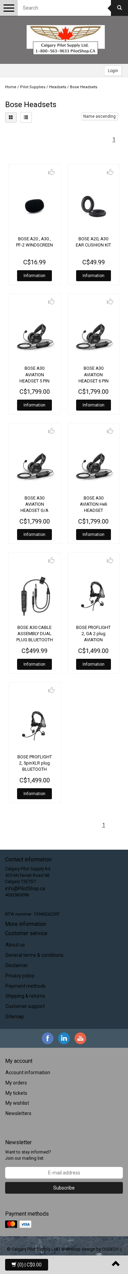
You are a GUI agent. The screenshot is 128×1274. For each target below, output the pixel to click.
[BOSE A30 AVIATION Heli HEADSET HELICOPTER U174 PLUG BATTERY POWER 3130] (93, 465)
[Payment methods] (19, 1224)
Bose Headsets (83, 87)
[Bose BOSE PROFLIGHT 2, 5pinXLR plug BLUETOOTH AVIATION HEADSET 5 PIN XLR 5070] (34, 724)
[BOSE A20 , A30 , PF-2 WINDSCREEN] (34, 206)
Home (10, 87)
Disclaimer (16, 965)
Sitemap (14, 1016)
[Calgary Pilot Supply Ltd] (66, 39)
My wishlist (17, 1103)
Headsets (57, 87)
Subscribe (64, 1188)
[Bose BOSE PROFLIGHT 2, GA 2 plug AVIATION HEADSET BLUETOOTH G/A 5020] (93, 595)
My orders (16, 1083)
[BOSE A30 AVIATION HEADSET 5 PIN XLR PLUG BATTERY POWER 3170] (34, 336)
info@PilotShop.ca (25, 888)
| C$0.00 (29, 1264)
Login (113, 70)
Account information (27, 1072)
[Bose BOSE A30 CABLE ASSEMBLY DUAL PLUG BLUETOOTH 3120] (34, 595)
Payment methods (25, 986)
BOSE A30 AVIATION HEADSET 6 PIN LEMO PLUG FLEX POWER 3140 (93, 381)
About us (15, 945)
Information (34, 275)
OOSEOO (110, 1249)
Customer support (25, 1006)
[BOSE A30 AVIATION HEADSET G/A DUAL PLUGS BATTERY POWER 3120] (34, 465)
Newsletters (18, 1113)
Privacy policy (19, 975)
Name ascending (99, 116)
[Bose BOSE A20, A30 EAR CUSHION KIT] (93, 206)
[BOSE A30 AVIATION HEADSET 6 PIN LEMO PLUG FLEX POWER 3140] (93, 336)
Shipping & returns (25, 996)
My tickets (16, 1093)
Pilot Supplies (32, 87)
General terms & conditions (34, 955)
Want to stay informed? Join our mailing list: (28, 1155)
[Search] (119, 8)
